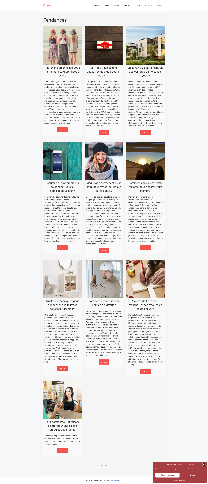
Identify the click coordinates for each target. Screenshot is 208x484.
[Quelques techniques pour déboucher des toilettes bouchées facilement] (62, 279)
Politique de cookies (179, 480)
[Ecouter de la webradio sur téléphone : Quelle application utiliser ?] (62, 161)
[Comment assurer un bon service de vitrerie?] (104, 279)
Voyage (159, 5)
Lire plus (66, 123)
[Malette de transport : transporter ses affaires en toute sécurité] (145, 279)
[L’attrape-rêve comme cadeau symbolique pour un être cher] (104, 45)
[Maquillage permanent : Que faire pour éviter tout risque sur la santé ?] (104, 161)
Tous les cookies (167, 475)
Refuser (193, 475)
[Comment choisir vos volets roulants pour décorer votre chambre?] (145, 161)
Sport (137, 5)
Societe (116, 5)
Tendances (148, 5)
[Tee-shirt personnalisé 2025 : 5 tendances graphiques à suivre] (62, 45)
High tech (127, 5)
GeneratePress (116, 480)
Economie (96, 5)
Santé (107, 5)
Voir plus (104, 465)
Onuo (47, 5)
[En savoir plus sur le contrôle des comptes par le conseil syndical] (145, 45)
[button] (204, 464)
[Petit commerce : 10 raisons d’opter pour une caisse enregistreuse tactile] (62, 400)
